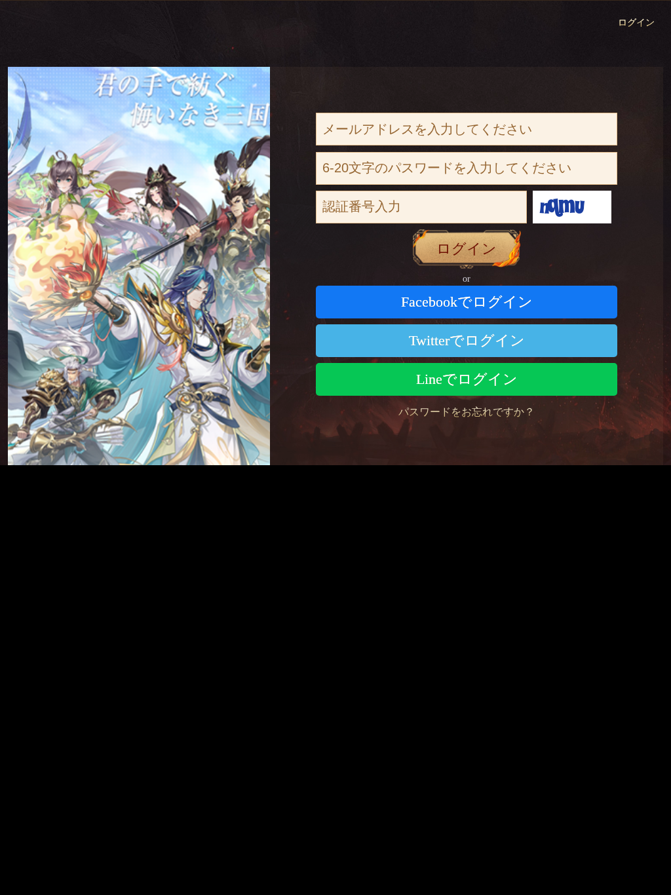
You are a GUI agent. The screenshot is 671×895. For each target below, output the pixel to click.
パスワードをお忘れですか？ (466, 411)
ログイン (636, 23)
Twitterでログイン (467, 340)
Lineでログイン (467, 379)
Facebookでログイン (467, 302)
